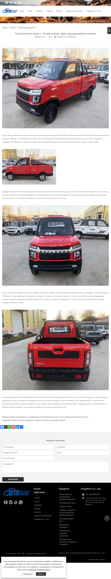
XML (23, 553)
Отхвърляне (28, 574)
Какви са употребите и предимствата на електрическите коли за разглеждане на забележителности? (49, 417)
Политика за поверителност (39, 570)
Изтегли (59, 11)
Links (8, 553)
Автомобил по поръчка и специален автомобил (67, 541)
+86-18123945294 (92, 494)
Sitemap (13, 553)
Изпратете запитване (74, 11)
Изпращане (13, 479)
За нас (30, 11)
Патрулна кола (65, 506)
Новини (50, 11)
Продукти (39, 11)
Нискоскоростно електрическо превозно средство (67, 496)
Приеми (41, 574)
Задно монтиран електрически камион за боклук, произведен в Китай (38, 420)
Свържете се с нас (93, 11)
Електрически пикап (67, 503)
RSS (18, 553)
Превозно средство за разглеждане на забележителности (67, 512)
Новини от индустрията (26, 27)
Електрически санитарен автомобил (64, 533)
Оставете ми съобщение (66, 37)
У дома (21, 11)
